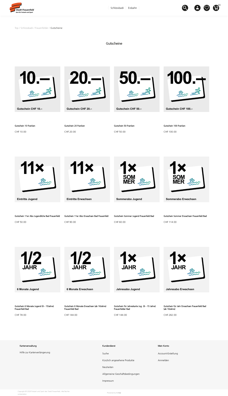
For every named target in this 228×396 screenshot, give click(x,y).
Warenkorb (218, 6)
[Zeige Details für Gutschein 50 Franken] (137, 120)
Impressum (108, 381)
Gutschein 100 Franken (174, 125)
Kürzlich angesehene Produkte (118, 360)
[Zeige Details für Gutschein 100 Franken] (186, 120)
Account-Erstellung (168, 353)
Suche (105, 353)
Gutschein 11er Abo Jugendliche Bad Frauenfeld (37, 216)
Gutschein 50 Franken (124, 125)
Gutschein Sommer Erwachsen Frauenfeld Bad (185, 216)
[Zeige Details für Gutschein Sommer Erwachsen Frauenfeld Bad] (186, 210)
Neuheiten (107, 367)
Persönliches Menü (197, 8)
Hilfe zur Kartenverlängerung (35, 352)
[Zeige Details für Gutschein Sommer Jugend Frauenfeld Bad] (137, 210)
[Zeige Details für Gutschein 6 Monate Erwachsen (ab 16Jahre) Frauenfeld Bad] (87, 300)
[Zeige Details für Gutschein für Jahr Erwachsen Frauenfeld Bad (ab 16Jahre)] (186, 300)
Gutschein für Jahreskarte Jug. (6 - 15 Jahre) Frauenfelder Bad (135, 307)
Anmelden (163, 360)
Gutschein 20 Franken (74, 125)
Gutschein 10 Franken (25, 125)
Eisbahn (132, 8)
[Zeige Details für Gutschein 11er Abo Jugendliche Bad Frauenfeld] (37, 210)
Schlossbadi (117, 8)
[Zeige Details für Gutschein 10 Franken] (37, 120)
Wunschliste (207, 8)
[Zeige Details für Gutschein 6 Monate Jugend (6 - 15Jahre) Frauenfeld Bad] (37, 300)
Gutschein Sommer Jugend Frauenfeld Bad (134, 216)
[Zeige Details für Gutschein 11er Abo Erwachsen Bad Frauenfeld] (87, 210)
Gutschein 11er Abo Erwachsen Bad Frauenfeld (86, 216)
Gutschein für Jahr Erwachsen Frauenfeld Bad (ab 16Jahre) (185, 307)
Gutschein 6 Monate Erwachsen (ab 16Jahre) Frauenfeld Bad (85, 307)
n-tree (118, 392)
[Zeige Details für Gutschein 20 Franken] (87, 120)
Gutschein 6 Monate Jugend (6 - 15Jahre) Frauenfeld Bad (34, 307)
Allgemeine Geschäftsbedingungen (121, 374)
